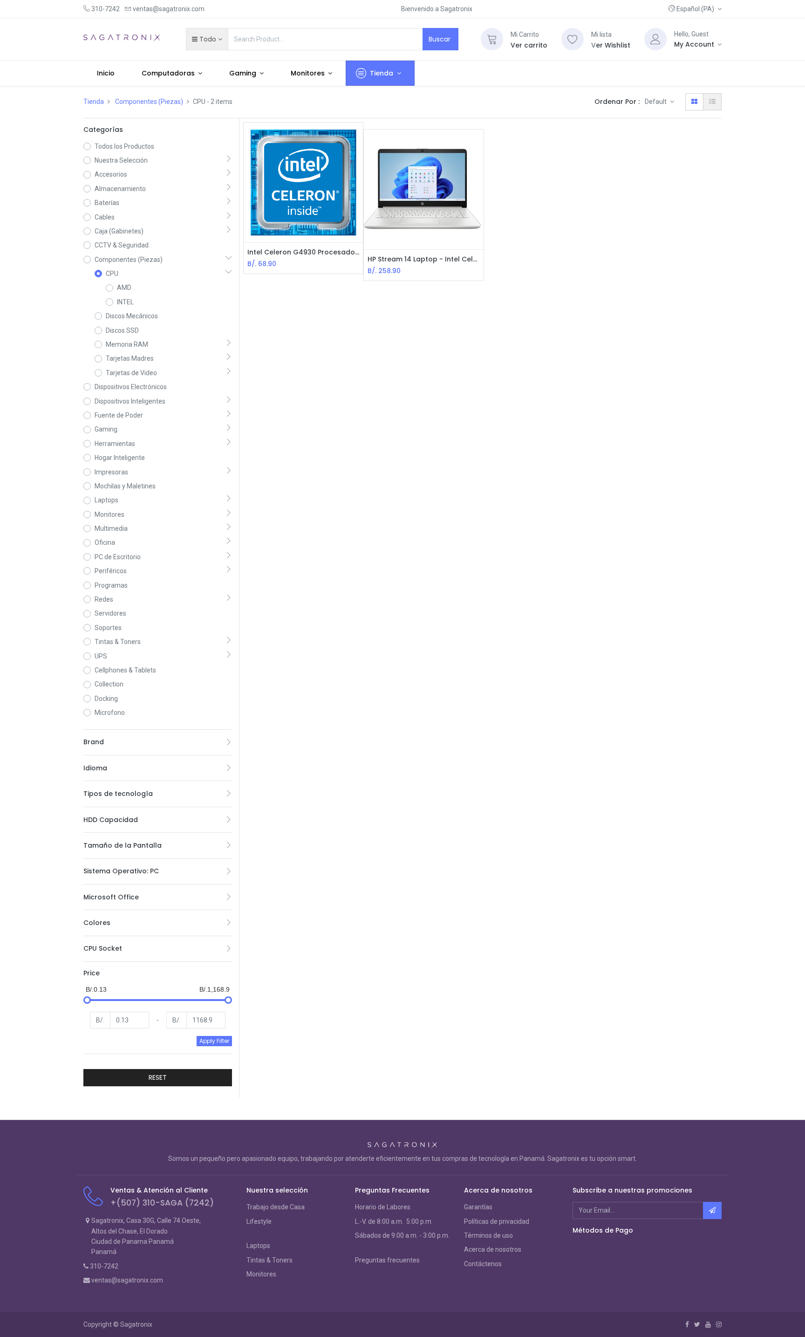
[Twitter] (697, 1324)
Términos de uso (488, 1235)
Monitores (261, 1274)
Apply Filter (214, 1041)
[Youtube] (708, 1324)
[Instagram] (719, 1324)
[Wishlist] (572, 39)
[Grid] (694, 101)
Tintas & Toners (269, 1260)
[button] (695, 9)
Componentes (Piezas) (149, 101)
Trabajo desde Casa (275, 1207)
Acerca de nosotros (492, 1249)
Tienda (93, 101)
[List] (712, 101)
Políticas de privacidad (496, 1221)
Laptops (258, 1245)
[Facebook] (687, 1324)
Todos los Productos (124, 146)
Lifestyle (259, 1221)
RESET (158, 1077)
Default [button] (656, 101)
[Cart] (492, 39)
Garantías (478, 1207)
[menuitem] (106, 73)
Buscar (440, 39)
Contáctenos (483, 1264)
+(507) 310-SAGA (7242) (162, 1202)
